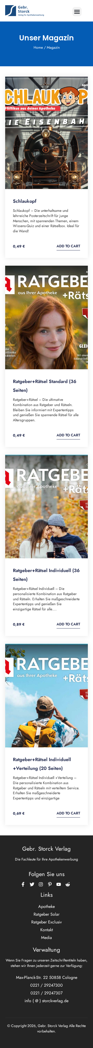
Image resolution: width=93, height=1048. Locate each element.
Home (38, 47)
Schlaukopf (24, 201)
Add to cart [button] (68, 246)
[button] (77, 11)
